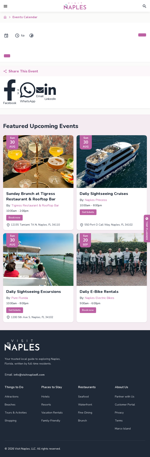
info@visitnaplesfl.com (29, 375)
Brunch (82, 420)
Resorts (46, 404)
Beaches (10, 404)
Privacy (119, 412)
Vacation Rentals (52, 412)
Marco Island (123, 428)
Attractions (12, 396)
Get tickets (88, 212)
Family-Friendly (50, 420)
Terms (119, 420)
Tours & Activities (16, 412)
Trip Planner (146, 230)
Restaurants (87, 387)
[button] (5, 6)
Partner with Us (124, 396)
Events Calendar (24, 17)
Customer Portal (125, 404)
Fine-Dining (85, 412)
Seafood (83, 396)
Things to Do (14, 387)
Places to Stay (51, 387)
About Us (121, 387)
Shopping (10, 420)
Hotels (45, 396)
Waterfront (85, 404)
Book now (14, 217)
